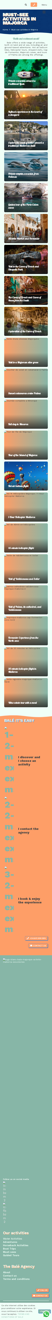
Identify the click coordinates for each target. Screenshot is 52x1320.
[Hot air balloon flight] (26, 476)
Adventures (10, 1242)
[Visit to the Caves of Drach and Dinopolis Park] (26, 259)
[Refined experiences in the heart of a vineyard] (26, 104)
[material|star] (26, 1191)
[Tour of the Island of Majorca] (26, 445)
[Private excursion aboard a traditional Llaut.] (26, 73)
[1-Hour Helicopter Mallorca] (26, 507)
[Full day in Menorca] (26, 414)
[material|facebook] (26, 1213)
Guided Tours (11, 1255)
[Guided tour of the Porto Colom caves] (26, 197)
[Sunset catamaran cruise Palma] (26, 383)
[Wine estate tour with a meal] (26, 692)
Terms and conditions (16, 1279)
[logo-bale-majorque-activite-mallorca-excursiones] (10, 5)
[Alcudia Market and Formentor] (26, 228)
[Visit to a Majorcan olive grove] (26, 352)
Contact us (10, 1275)
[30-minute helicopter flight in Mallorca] (26, 661)
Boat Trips (9, 1248)
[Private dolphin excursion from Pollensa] (26, 166)
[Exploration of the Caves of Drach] (26, 321)
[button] (26, 5)
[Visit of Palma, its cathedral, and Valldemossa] (26, 599)
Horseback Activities (15, 1245)
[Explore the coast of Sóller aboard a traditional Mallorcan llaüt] (26, 135)
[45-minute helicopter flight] (26, 538)
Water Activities (12, 1238)
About (6, 1272)
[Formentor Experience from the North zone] (26, 630)
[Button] (34, 4)
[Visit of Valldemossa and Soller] (26, 568)
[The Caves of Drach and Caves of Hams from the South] (26, 290)
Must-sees (9, 1252)
